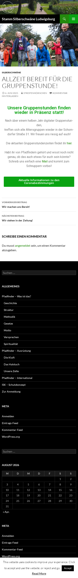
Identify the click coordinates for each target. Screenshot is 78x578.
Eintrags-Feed (10, 423)
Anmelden (8, 416)
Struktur (9, 309)
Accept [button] (68, 568)
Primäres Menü (73, 18)
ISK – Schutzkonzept (14, 384)
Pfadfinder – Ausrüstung (16, 350)
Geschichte (10, 303)
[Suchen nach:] (39, 272)
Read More (39, 573)
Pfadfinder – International (17, 377)
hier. (69, 143)
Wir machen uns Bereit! (16, 204)
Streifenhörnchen (35, 93)
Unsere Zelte (11, 371)
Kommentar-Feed (12, 429)
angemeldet (22, 245)
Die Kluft (9, 357)
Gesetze (8, 323)
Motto (7, 330)
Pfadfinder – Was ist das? (16, 296)
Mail (45, 161)
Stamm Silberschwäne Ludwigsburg (28, 19)
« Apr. (6, 511)
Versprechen (11, 337)
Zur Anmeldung (11, 391)
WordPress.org (11, 436)
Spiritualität (11, 343)
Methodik (9, 316)
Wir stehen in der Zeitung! (17, 218)
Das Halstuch (12, 364)
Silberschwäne (11, 72)
